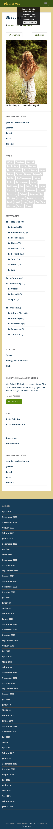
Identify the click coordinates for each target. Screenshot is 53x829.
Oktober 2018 (8, 683)
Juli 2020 (6, 597)
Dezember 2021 (9, 560)
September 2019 (10, 640)
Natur (42, 186)
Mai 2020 (6, 608)
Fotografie (37, 174)
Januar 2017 (7, 758)
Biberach (32, 166)
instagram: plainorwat (17, 360)
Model (34, 186)
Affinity (10, 162)
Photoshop (30, 190)
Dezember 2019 (9, 624)
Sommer (21, 198)
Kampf (34, 182)
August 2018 (8, 694)
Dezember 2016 (9, 763)
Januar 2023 (7, 538)
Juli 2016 (6, 780)
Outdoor (11, 190)
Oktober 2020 (8, 592)
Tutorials (15, 334)
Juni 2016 (6, 785)
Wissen (29, 206)
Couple (34, 170)
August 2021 (8, 576)
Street (17, 202)
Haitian (37, 178)
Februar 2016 (8, 801)
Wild (43, 202)
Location (15, 237)
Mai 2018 (6, 710)
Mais (28, 186)
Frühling (10, 178)
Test (31, 202)
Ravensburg (12, 194)
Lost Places (12, 186)
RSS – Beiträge (13, 419)
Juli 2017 (6, 737)
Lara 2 (9, 133)
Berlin (23, 166)
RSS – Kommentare (15, 424)
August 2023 (8, 527)
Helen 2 (9, 143)
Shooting (11, 198)
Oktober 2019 (8, 635)
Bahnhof (30, 162)
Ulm (37, 202)
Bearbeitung (12, 166)
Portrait (41, 190)
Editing (10, 174)
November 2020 (9, 586)
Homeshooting (22, 182)
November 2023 (9, 522)
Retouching (15, 283)
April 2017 (6, 747)
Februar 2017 (8, 753)
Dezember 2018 (9, 672)
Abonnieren (14, 401)
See (41, 194)
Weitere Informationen (30, 18)
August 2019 (8, 645)
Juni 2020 (6, 603)
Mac (21, 186)
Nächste (39, 35)
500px (9, 355)
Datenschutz (12, 443)
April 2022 (6, 549)
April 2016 (6, 796)
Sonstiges (16, 329)
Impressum (11, 438)
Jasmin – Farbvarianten (17, 122)
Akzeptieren (30, 22)
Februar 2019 (8, 667)
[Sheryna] (26, 71)
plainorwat (12, 3)
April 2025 (6, 511)
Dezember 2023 (9, 517)
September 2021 (10, 570)
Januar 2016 (7, 806)
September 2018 (10, 688)
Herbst (10, 182)
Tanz (24, 202)
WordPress (26, 826)
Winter (20, 206)
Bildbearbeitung (14, 170)
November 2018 (9, 678)
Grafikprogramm (24, 178)
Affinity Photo (18, 313)
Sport (9, 202)
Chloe (26, 170)
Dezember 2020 (9, 581)
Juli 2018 (6, 699)
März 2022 (7, 554)
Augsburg (20, 162)
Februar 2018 (8, 715)
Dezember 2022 (9, 544)
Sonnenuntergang (35, 198)
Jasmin (9, 127)
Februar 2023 (8, 533)
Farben (19, 174)
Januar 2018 (7, 721)
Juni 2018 (6, 704)
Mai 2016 (6, 790)
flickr (8, 366)
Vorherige (15, 35)
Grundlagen (17, 318)
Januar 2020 (7, 619)
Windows (11, 206)
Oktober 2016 (8, 769)
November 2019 (9, 629)
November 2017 (9, 731)
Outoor (20, 190)
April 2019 (6, 656)
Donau (42, 170)
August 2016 (8, 774)
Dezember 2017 (9, 726)
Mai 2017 (6, 742)
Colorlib (33, 823)
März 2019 (7, 662)
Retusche (34, 194)
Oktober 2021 (8, 565)
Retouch (23, 194)
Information (16, 278)
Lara (8, 138)
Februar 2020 (8, 613)
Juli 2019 (6, 651)
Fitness (27, 174)
